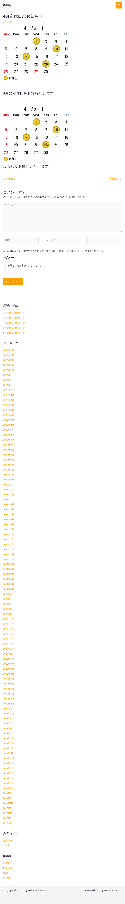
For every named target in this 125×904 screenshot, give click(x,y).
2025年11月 (8, 385)
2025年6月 (8, 410)
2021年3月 (8, 648)
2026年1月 (8, 375)
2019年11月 (8, 718)
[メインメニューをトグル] (119, 5)
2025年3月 (8, 419)
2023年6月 (8, 519)
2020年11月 (8, 658)
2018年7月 (8, 778)
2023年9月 (8, 504)
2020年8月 (8, 673)
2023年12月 (9, 489)
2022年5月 (8, 584)
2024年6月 (8, 459)
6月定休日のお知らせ (14, 327)
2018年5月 (8, 783)
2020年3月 (8, 698)
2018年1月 (8, 803)
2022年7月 (8, 574)
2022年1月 (8, 604)
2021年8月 (8, 624)
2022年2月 (8, 599)
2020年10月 (9, 663)
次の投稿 (115, 179)
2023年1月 (8, 544)
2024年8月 (8, 449)
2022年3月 (8, 594)
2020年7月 (8, 678)
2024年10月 (9, 444)
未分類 (6, 845)
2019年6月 (8, 733)
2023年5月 (8, 524)
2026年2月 (8, 370)
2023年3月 (8, 534)
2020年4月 (8, 693)
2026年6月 (8, 355)
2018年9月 (8, 768)
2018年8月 (8, 773)
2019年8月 (8, 728)
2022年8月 (8, 569)
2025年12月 (9, 380)
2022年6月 (8, 579)
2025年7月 (8, 405)
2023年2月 (8, 539)
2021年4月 (8, 644)
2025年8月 (8, 400)
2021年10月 (8, 614)
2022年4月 (8, 589)
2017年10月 (8, 813)
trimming (8, 868)
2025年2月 (8, 424)
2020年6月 (8, 683)
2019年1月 (8, 753)
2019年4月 (8, 743)
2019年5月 (8, 738)
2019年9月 (8, 723)
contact (7, 877)
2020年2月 (8, 703)
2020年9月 (8, 668)
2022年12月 (9, 549)
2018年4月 (8, 788)
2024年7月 (8, 454)
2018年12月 (8, 758)
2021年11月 (8, 609)
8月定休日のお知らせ (14, 318)
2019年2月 (8, 748)
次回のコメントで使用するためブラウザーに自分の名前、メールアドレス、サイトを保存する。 (56, 250)
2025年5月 (8, 415)
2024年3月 (8, 474)
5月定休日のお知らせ (14, 332)
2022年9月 (8, 564)
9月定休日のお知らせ (14, 313)
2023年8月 (8, 509)
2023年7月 (8, 514)
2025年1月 (8, 429)
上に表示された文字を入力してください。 (24, 265)
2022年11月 (8, 554)
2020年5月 (8, 688)
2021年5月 (8, 639)
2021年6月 (8, 634)
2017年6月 (8, 823)
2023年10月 (9, 499)
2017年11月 (8, 808)
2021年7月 (8, 629)
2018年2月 (8, 798)
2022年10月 (9, 559)
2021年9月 (8, 619)
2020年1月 (8, 708)
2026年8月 (8, 350)
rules (5, 872)
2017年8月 (8, 818)
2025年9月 (8, 395)
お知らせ (7, 22)
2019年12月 (8, 713)
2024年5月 (8, 464)
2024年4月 (8, 469)
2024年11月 (8, 440)
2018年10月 (8, 763)
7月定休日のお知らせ (14, 322)
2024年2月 (8, 479)
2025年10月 (9, 390)
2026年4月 (8, 365)
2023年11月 (8, 494)
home (6, 863)
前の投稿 (9, 179)
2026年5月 (8, 360)
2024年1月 (8, 484)
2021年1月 (8, 653)
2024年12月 (9, 435)
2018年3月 (8, 793)
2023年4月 (8, 529)
